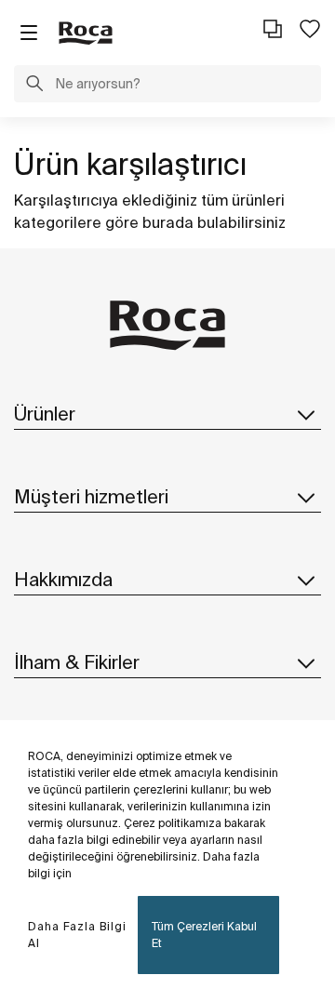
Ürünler (44, 413)
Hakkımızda (63, 579)
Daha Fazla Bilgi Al (77, 934)
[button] (34, 86)
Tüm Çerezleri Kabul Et (204, 934)
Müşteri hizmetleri (91, 496)
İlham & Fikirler (77, 662)
